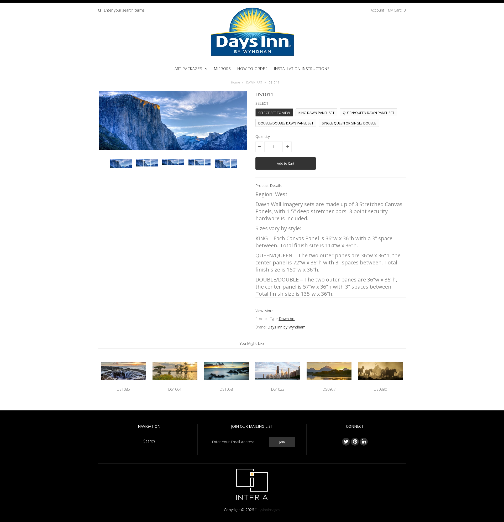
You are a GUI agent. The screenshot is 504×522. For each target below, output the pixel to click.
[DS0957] (329, 383)
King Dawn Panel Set (316, 112)
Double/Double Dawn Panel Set (285, 123)
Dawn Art (287, 318)
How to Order (252, 68)
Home (235, 82)
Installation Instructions (302, 68)
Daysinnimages (267, 509)
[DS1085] (123, 383)
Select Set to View (274, 112)
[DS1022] (277, 383)
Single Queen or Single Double (349, 123)
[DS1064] (175, 383)
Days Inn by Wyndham (286, 327)
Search (149, 441)
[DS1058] (226, 383)
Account (377, 10)
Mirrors (222, 68)
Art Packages (188, 68)
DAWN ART (254, 82)
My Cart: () (397, 10)
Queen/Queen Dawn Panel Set (368, 112)
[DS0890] (380, 383)
